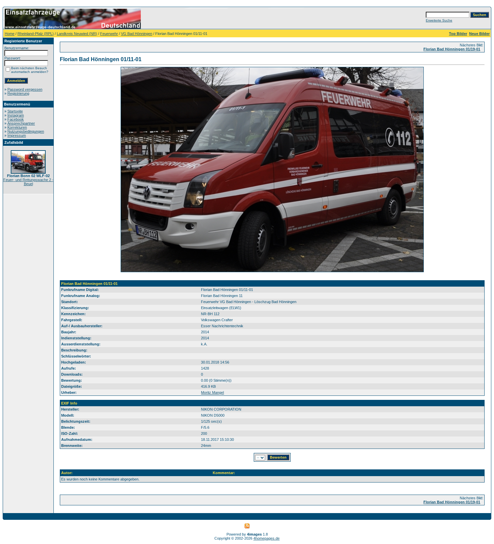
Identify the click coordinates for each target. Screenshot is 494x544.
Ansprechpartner (21, 123)
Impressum (16, 135)
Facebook (15, 119)
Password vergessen (24, 89)
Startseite (15, 111)
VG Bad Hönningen (136, 34)
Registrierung (18, 93)
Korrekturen (17, 127)
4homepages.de (266, 538)
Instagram (15, 115)
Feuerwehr (109, 34)
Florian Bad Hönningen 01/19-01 (451, 49)
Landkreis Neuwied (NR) (77, 34)
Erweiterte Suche (439, 20)
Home (9, 34)
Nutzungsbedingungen (25, 131)
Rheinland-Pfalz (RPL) (35, 34)
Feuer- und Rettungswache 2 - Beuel (28, 182)
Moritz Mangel (212, 392)
